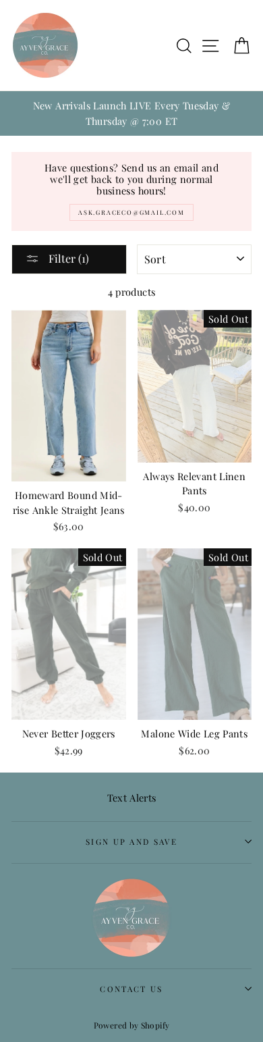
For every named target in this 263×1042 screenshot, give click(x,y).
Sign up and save (131, 841)
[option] (131, 113)
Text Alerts (131, 797)
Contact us (131, 988)
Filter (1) (67, 258)
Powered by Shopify (132, 1025)
